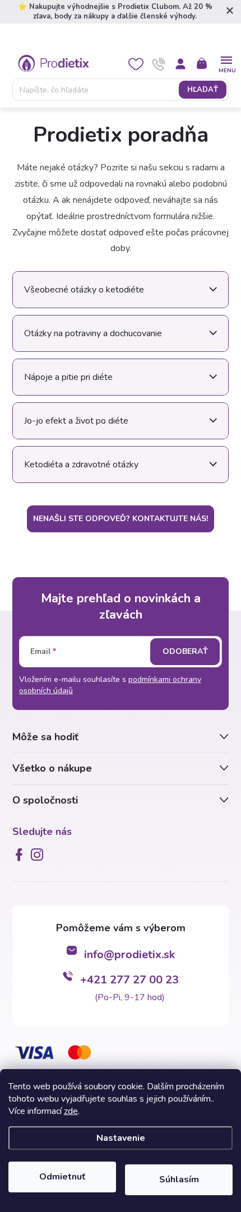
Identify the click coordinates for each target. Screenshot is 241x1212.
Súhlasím (179, 1179)
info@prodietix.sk (129, 954)
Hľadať (202, 90)
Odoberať (185, 651)
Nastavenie (120, 1138)
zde (71, 1111)
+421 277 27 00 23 (129, 979)
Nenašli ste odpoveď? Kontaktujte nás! (120, 518)
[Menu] (226, 63)
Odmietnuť (62, 1177)
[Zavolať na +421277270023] (159, 64)
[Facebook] (21, 854)
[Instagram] (39, 854)
